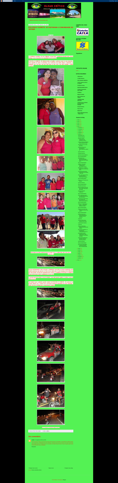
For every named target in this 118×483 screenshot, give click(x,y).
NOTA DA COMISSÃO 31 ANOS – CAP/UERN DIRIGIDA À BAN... (82, 204)
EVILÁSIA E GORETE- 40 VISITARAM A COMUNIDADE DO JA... (83, 230)
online (77, 70)
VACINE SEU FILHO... (82, 185)
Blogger (64, 479)
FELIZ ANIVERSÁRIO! (82, 156)
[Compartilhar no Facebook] (47, 431)
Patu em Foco (80, 108)
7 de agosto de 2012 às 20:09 (40, 439)
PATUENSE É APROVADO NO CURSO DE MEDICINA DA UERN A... (83, 199)
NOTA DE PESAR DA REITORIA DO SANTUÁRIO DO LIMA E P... (83, 149)
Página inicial (51, 468)
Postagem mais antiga (69, 468)
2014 (78, 123)
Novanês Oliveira (81, 106)
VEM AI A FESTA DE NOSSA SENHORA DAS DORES (83, 227)
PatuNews (79, 92)
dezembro (80, 127)
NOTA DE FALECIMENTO (83, 155)
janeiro (79, 258)
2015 (78, 121)
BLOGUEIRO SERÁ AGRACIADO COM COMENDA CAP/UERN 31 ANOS (83, 235)
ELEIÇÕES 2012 (81, 135)
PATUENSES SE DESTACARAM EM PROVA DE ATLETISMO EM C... (83, 160)
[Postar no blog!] (44, 431)
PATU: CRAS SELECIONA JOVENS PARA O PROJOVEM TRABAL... (83, 176)
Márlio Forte (80, 110)
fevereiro (80, 256)
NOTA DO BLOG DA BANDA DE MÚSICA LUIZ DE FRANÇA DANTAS (82, 216)
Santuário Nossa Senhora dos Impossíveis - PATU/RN (82, 103)
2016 (78, 119)
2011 (78, 260)
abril (79, 253)
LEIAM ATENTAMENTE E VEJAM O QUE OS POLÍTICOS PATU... (82, 238)
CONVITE (80, 218)
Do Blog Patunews (81, 153)
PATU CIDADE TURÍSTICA (83, 80)
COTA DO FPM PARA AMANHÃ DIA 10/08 (82, 221)
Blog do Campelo (81, 94)
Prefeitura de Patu (81, 85)
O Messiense (80, 76)
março (79, 254)
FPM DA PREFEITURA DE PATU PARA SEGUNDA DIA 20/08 (83, 188)
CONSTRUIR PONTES (82, 222)
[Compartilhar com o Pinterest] (48, 431)
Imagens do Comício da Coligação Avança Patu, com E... (83, 210)
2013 (78, 124)
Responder (34, 446)
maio (79, 251)
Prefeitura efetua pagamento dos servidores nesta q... (82, 139)
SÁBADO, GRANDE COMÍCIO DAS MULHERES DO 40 (82, 165)
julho (79, 248)
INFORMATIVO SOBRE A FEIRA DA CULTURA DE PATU (83, 168)
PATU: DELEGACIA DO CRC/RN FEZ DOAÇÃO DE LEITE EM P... (83, 196)
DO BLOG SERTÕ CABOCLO (81, 191)
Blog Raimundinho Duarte (82, 87)
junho (79, 250)
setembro (80, 132)
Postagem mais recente (33, 468)
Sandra (33, 439)
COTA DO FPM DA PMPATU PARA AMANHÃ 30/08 (83, 143)
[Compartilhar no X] (46, 431)
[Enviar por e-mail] (43, 431)
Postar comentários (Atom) (36, 470)
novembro (80, 129)
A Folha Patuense (81, 78)
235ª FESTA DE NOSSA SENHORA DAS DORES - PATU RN (83, 172)
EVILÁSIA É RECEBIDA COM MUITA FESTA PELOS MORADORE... (83, 245)
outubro (79, 130)
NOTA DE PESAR (81, 151)
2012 (78, 126)
